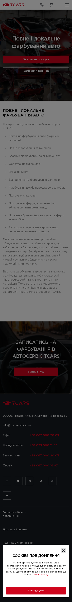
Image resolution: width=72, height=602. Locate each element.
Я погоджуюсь (36, 591)
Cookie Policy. (40, 575)
